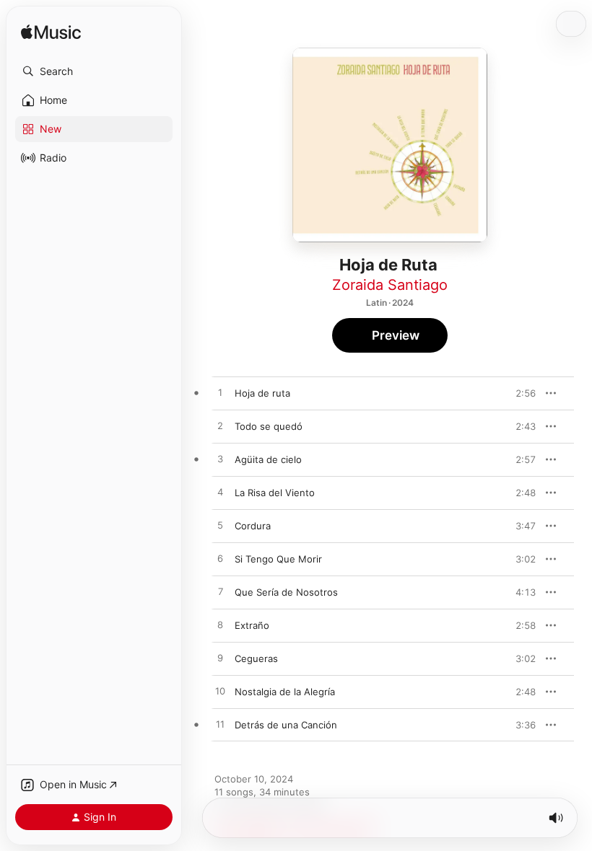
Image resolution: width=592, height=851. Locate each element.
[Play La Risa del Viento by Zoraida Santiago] (220, 492)
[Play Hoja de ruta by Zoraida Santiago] (220, 393)
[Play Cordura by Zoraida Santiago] (220, 525)
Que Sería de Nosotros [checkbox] (286, 592)
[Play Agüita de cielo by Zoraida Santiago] (220, 459)
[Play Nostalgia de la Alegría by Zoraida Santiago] (220, 691)
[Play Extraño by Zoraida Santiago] (220, 625)
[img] (51, 33)
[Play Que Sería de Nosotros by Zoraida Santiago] (220, 592)
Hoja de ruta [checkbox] (262, 393)
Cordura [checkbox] (253, 526)
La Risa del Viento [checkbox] (275, 492)
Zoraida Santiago (390, 285)
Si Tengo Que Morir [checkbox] (278, 559)
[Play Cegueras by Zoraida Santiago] (220, 658)
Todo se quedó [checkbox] (268, 426)
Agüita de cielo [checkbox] (268, 459)
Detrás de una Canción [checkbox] (286, 725)
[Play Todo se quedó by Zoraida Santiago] (220, 426)
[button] (94, 71)
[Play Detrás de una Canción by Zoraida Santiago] (220, 724)
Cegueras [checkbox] (256, 658)
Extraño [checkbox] (252, 625)
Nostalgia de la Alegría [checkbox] (285, 691)
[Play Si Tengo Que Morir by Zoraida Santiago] (220, 558)
